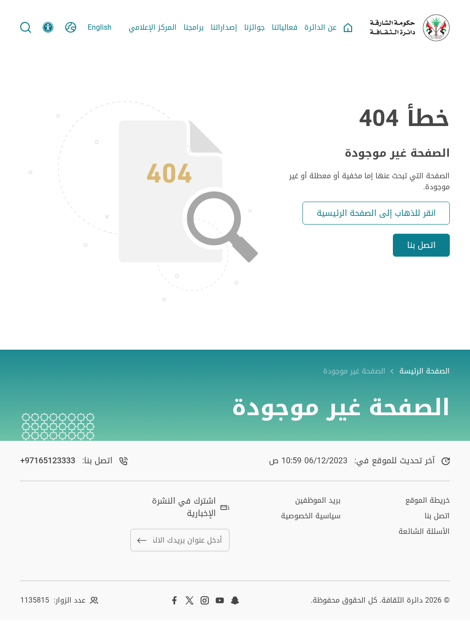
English (100, 27)
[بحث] (25, 27)
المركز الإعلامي (153, 27)
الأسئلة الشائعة (424, 531)
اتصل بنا (421, 245)
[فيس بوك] (174, 600)
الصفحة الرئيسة (424, 371)
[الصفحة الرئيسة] (347, 27)
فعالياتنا (284, 27)
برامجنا (194, 27)
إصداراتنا (224, 27)
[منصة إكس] (189, 600)
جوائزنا (254, 27)
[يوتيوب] (220, 600)
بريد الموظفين (318, 500)
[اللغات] (70, 27)
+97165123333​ (47, 461)
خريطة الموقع (427, 500)
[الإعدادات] (48, 27)
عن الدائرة (320, 27)
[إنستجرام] (205, 600)
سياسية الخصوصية (311, 516)
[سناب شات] (235, 600)
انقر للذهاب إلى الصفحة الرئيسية (376, 213)
